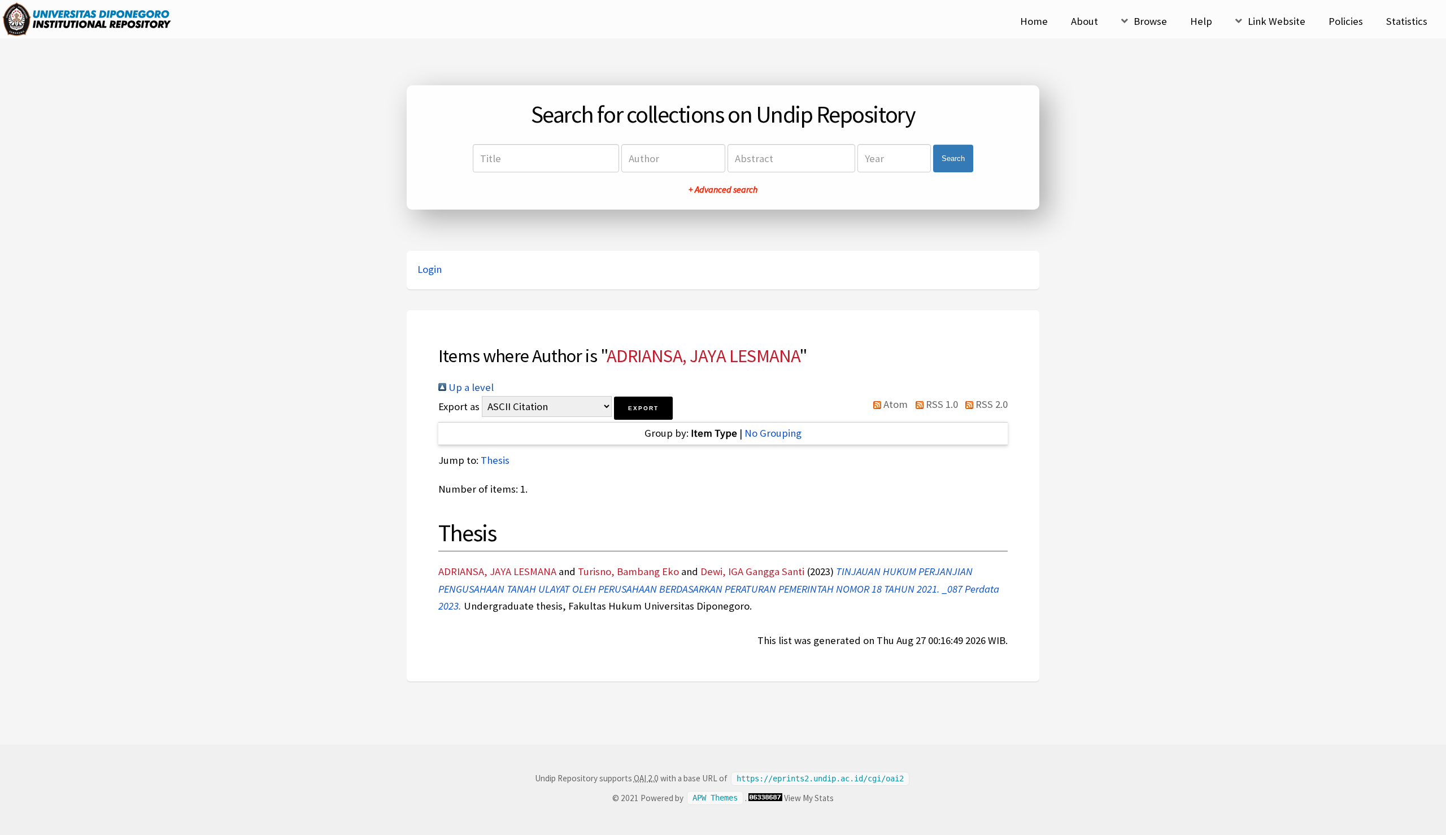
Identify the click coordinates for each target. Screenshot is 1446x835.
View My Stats (809, 798)
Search (953, 158)
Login (429, 269)
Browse (1150, 21)
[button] (643, 408)
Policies (1346, 21)
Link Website (1276, 21)
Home (1034, 21)
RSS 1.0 (940, 404)
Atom (894, 404)
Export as (459, 406)
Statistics (1406, 21)
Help (1201, 21)
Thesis (495, 460)
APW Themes (715, 798)
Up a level (470, 387)
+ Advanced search (723, 189)
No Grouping (773, 433)
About (1084, 21)
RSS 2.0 (990, 404)
